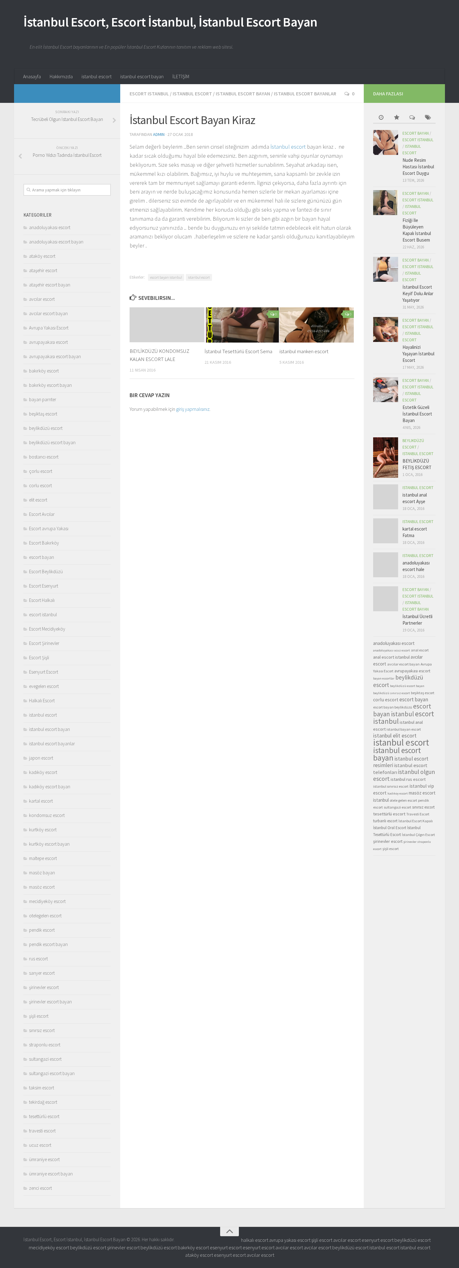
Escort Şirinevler (44, 643)
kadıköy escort (43, 772)
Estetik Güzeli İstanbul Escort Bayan (417, 413)
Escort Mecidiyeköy (47, 629)
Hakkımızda (61, 76)
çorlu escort (40, 471)
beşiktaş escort (43, 414)
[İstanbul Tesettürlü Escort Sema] (242, 325)
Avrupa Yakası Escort (48, 328)
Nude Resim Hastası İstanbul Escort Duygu (418, 166)
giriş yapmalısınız (193, 409)
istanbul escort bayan (142, 76)
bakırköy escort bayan (50, 385)
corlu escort (40, 485)
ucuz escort (40, 1145)
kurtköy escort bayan (49, 844)
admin (159, 134)
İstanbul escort (288, 146)
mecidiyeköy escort (47, 901)
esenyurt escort (377, 1240)
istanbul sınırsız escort (390, 786)
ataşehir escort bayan (49, 285)
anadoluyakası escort (49, 227)
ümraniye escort (44, 1159)
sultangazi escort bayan (52, 1073)
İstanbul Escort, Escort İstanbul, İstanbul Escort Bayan (170, 22)
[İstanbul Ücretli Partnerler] (385, 598)
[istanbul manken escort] (316, 325)
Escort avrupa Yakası (48, 528)
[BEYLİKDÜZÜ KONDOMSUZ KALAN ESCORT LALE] (167, 324)
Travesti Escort (417, 814)
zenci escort (40, 1188)
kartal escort (41, 801)
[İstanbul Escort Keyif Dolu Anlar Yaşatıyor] (385, 269)
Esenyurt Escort (43, 672)
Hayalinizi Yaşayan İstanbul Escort (418, 353)
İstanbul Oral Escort (389, 827)
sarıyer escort (42, 973)
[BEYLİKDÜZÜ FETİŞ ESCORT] (385, 457)
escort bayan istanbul (166, 277)
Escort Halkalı (42, 600)
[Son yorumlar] (412, 118)
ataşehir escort (43, 270)
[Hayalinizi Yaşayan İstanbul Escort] (385, 329)
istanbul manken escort (303, 351)
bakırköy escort (44, 371)
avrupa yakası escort (289, 1240)
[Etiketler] (428, 118)
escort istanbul (149, 93)
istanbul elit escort (395, 735)
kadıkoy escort (397, 793)
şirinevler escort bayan (50, 1002)
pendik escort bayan (48, 944)
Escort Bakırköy (44, 543)
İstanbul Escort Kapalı (415, 821)
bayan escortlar (383, 678)
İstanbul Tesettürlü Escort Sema (238, 351)
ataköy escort (42, 256)
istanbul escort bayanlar (305, 93)
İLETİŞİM (180, 76)
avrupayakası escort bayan (55, 356)
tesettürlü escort (44, 1116)
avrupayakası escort (48, 342)
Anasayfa (32, 76)
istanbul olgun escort (404, 775)
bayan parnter (42, 399)
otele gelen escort (403, 800)
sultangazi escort (45, 1059)
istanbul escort (96, 76)
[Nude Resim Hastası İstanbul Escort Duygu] (385, 142)
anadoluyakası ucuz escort (391, 650)
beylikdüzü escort (45, 428)
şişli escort (38, 1016)
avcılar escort (42, 299)
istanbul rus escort (408, 779)
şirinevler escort (44, 987)
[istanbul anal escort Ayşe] (385, 496)
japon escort (41, 758)
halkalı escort (254, 1240)
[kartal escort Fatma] (385, 530)
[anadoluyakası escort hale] (385, 564)
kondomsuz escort (47, 815)
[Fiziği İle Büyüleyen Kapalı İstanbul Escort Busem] (385, 202)
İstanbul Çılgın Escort (418, 834)
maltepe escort (43, 858)
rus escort (38, 959)
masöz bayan (42, 873)
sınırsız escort (42, 1030)
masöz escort (42, 887)
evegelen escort (44, 686)
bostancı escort (43, 457)
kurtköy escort (43, 830)
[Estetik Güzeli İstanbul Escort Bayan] (385, 389)
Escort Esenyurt (43, 586)
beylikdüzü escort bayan (52, 442)
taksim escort (41, 1088)
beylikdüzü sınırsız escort (391, 693)
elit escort (38, 500)
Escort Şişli (39, 657)
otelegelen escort (45, 916)
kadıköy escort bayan (49, 787)
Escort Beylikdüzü (46, 571)
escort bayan (41, 557)
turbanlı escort (385, 821)
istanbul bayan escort (404, 729)
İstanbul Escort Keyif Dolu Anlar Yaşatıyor (417, 293)
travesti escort (42, 1131)
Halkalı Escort (42, 701)
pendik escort (42, 930)
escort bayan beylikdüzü (392, 707)
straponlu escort (44, 1045)
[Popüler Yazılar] (396, 118)
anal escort (420, 650)
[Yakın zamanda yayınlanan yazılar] (381, 118)
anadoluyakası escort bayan (56, 242)
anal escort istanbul (391, 657)
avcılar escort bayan (48, 313)
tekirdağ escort (43, 1102)
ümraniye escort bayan (51, 1174)
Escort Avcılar (42, 514)
